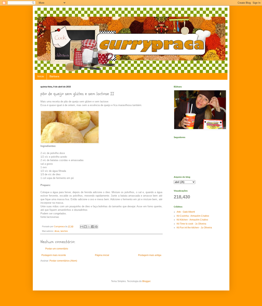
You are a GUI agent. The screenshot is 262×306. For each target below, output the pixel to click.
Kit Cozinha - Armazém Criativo (193, 216)
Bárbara (54, 76)
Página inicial (102, 255)
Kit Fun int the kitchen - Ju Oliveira (194, 227)
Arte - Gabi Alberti (186, 212)
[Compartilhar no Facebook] (93, 227)
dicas (56, 231)
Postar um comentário (56, 248)
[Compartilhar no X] (89, 227)
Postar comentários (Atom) (63, 260)
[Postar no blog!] (85, 227)
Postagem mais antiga (149, 255)
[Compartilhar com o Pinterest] (96, 227)
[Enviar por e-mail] (82, 227)
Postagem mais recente (53, 255)
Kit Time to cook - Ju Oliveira (191, 223)
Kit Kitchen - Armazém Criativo (192, 219)
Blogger (146, 281)
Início (40, 76)
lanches (64, 231)
